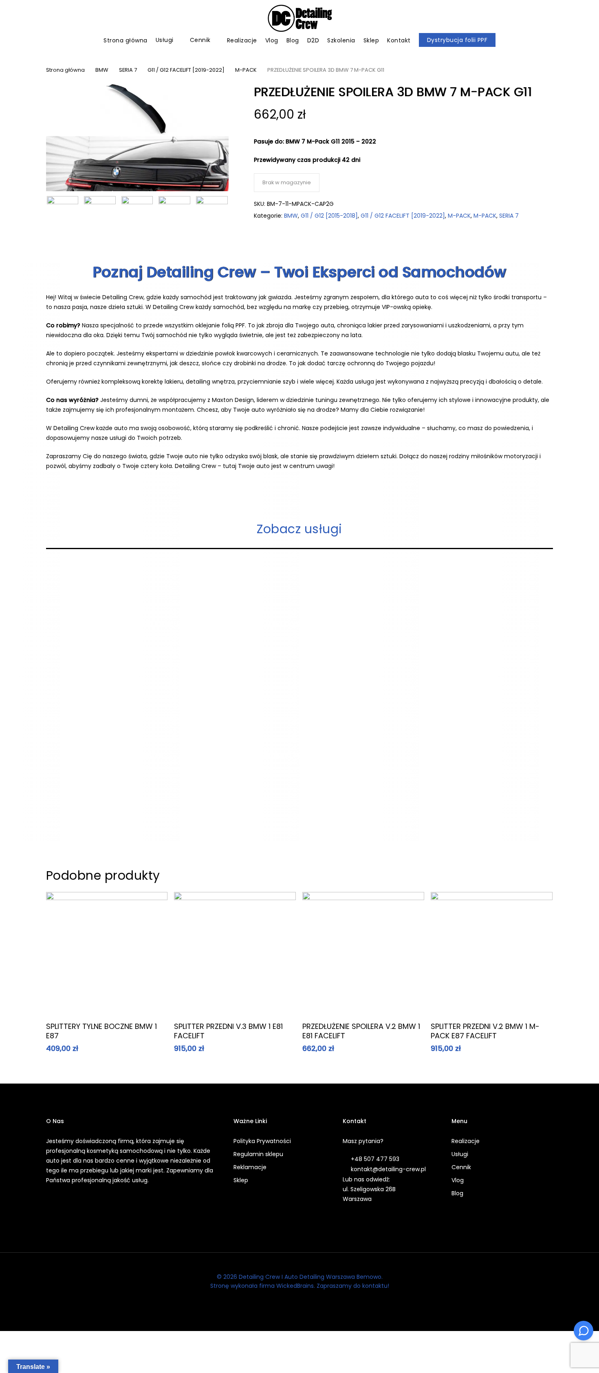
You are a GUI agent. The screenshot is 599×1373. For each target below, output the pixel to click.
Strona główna (65, 70)
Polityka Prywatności (262, 1141)
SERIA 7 (128, 70)
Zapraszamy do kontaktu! (353, 1286)
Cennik (461, 1167)
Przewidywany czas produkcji (298, 160)
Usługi (459, 1154)
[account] (562, 18)
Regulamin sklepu (258, 1154)
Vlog (457, 1180)
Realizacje (465, 1141)
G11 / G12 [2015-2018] (329, 216)
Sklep (240, 1180)
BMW (101, 70)
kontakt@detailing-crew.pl (388, 1169)
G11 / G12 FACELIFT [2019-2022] (186, 70)
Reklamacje (249, 1167)
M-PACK (246, 70)
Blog (457, 1193)
